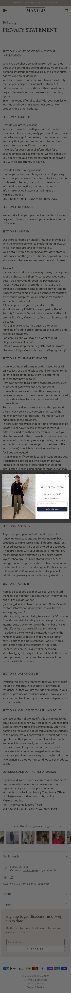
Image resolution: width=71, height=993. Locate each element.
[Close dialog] (67, 476)
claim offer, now (52, 509)
